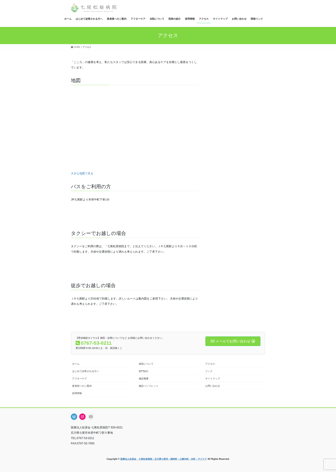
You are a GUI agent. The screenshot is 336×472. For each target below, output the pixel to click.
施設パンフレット (148, 385)
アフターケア (79, 378)
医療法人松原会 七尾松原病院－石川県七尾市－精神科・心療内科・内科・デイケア (163, 459)
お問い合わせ (212, 385)
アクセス (210, 363)
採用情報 (77, 393)
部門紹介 (144, 371)
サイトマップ (212, 378)
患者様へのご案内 (82, 385)
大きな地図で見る (82, 173)
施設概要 (144, 378)
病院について (146, 363)
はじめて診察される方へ (85, 371)
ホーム (75, 363)
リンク (209, 371)
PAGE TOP (325, 455)
